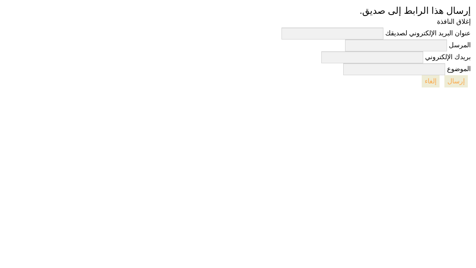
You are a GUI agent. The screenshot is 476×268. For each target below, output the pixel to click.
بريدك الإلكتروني (448, 57)
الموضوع (459, 69)
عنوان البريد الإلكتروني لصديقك (428, 33)
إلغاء (431, 81)
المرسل (460, 45)
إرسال (456, 81)
